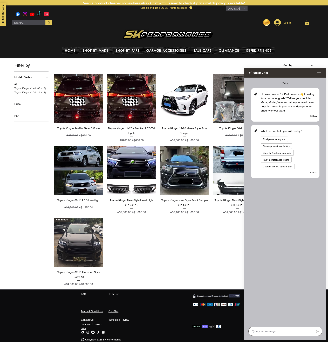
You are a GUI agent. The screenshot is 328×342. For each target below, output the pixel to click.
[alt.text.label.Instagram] (25, 14)
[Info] (191, 8)
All (15, 84)
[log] (285, 201)
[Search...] (48, 22)
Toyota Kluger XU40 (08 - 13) (30, 88)
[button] (237, 8)
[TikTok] (39, 14)
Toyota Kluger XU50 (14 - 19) (30, 92)
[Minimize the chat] (319, 73)
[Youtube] (32, 14)
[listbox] (237, 8)
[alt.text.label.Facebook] (17, 14)
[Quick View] (78, 98)
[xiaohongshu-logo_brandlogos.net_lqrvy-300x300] (46, 14)
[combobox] (298, 65)
